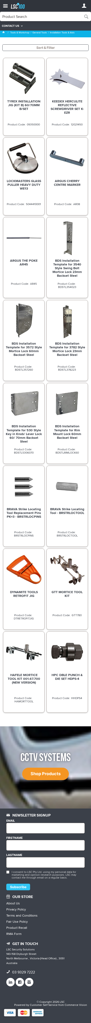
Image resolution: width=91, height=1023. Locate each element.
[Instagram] (29, 982)
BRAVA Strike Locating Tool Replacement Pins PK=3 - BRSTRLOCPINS (24, 512)
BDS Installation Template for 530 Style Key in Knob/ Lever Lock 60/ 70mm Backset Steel (24, 433)
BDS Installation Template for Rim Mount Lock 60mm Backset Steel (67, 431)
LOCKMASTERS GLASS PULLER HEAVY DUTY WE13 (24, 184)
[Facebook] (20, 982)
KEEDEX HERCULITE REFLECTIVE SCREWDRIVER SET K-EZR (67, 106)
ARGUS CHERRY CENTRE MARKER (67, 183)
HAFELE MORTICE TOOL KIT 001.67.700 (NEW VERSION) (24, 678)
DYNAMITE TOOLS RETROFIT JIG (24, 594)
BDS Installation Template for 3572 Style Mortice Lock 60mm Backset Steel (24, 349)
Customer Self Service (44, 1005)
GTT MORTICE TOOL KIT (67, 594)
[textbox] (41, 16)
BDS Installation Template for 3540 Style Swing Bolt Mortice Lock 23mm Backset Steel (67, 268)
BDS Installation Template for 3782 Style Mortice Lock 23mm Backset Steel (67, 349)
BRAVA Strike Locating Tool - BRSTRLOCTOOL (67, 511)
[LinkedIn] (10, 982)
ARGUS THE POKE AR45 (24, 262)
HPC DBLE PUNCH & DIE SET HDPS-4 (67, 677)
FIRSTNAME (14, 838)
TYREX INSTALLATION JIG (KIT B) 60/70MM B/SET (23, 105)
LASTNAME (14, 855)
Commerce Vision (76, 1005)
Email (10, 820)
